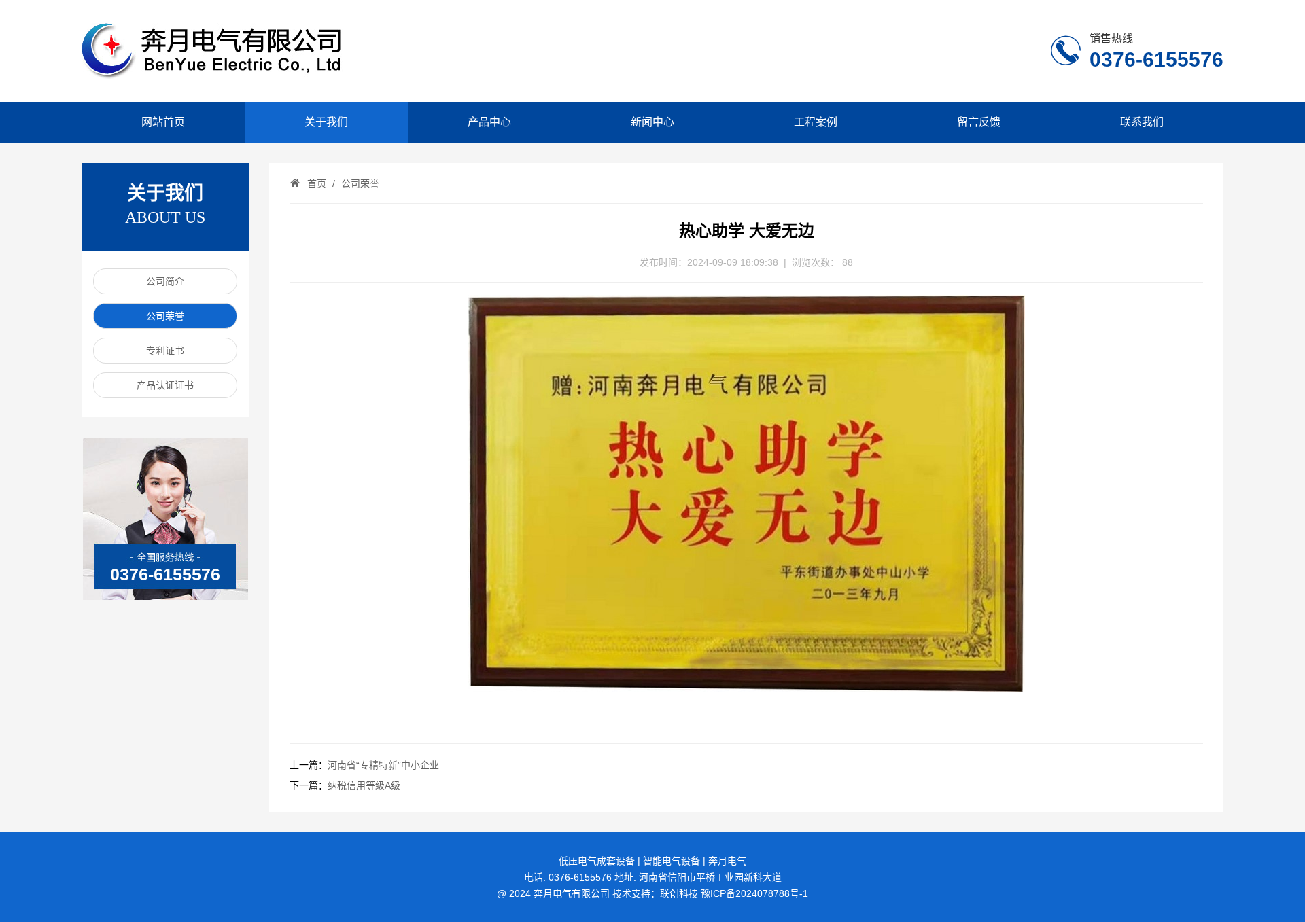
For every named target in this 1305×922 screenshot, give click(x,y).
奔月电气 (727, 860)
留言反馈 (978, 122)
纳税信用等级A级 (364, 785)
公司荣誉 (165, 316)
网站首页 (163, 122)
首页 (316, 183)
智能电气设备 (671, 860)
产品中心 (489, 122)
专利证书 (165, 350)
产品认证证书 (165, 385)
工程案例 (815, 122)
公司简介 (165, 281)
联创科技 (679, 893)
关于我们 (326, 122)
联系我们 (1142, 122)
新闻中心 (652, 122)
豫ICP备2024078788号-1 (754, 893)
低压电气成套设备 (597, 860)
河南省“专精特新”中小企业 (383, 765)
